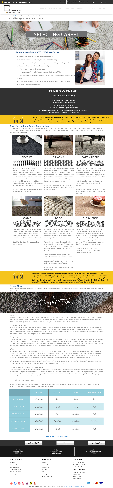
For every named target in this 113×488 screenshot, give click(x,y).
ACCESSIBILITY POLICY (78, 486)
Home (10, 16)
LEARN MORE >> (28, 2)
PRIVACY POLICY (68, 486)
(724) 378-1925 (77, 466)
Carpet (17, 16)
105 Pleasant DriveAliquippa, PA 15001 (79, 463)
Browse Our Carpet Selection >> (57, 436)
